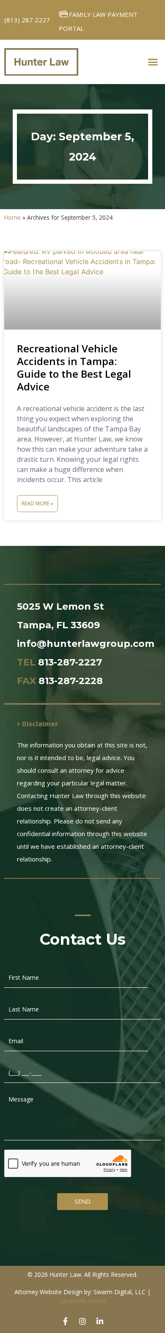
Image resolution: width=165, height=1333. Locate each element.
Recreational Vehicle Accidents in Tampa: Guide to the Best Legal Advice (74, 367)
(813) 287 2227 (27, 20)
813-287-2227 (70, 662)
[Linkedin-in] (99, 1321)
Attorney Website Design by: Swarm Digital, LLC (80, 1292)
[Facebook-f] (65, 1321)
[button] (153, 62)
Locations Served (82, 1301)
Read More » (37, 503)
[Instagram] (82, 1321)
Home (12, 217)
